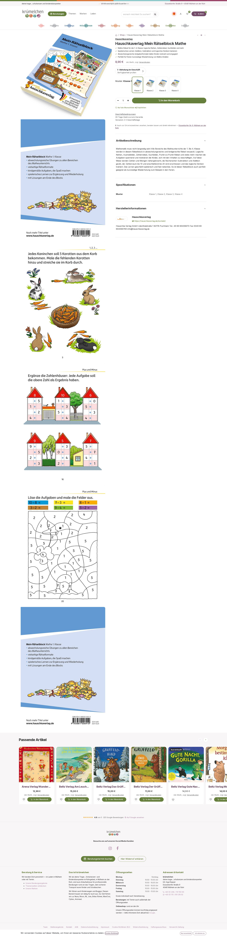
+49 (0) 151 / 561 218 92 (173, 895)
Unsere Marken (32, 889)
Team (45, 927)
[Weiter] (205, 739)
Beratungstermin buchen (100, 859)
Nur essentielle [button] (186, 933)
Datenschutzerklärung (89, 927)
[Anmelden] (180, 13)
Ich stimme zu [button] (200, 933)
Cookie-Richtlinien (111, 933)
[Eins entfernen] (118, 100)
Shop (122, 35)
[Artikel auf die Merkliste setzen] (24, 799)
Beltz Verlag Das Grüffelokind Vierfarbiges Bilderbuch (111, 786)
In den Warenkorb (41, 799)
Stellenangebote (56, 927)
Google (152, 913)
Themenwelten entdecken (36, 886)
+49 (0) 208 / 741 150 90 (174, 892)
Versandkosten (144, 62)
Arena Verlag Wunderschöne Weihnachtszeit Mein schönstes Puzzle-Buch (37, 786)
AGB (76, 927)
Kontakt (69, 927)
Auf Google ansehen (135, 817)
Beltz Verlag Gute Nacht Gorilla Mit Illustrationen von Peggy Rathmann (186, 786)
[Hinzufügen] (128, 100)
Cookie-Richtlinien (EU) (121, 927)
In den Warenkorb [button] (170, 100)
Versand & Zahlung (176, 927)
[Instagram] (110, 848)
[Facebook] (117, 848)
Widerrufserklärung (140, 927)
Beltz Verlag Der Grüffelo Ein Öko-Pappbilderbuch (149, 786)
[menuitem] (72, 14)
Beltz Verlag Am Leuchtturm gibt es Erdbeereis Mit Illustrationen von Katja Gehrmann (74, 786)
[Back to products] (201, 35)
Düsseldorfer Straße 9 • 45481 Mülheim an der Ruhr (185, 4)
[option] (137, 85)
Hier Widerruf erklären (132, 859)
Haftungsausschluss (158, 927)
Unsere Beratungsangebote (36, 883)
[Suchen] (155, 14)
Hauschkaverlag (124, 39)
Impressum (105, 927)
